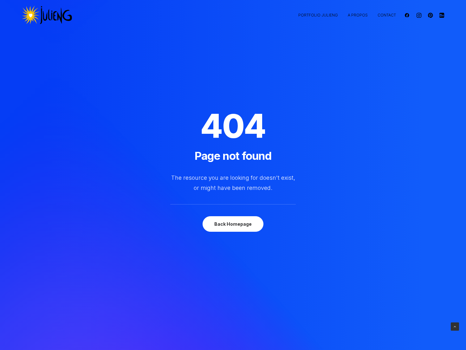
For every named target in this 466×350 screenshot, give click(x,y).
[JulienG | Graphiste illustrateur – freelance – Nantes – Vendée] (47, 15)
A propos (358, 15)
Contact (387, 15)
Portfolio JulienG (318, 15)
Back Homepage (233, 224)
